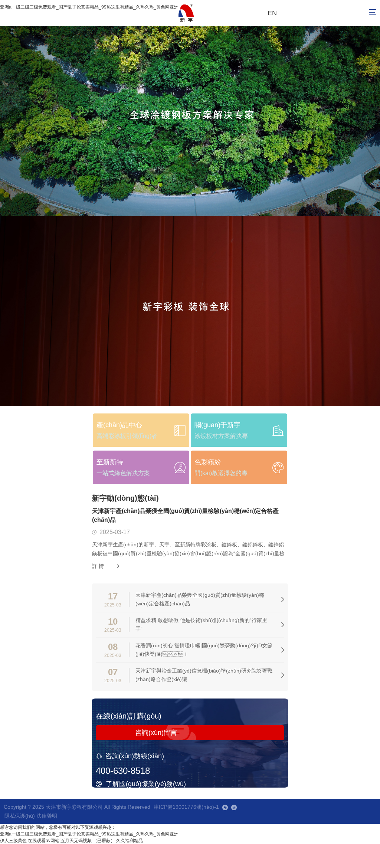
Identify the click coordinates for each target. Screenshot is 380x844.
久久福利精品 (129, 840)
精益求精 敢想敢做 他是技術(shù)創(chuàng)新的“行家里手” (201, 624)
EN (272, 13)
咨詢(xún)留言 (156, 732)
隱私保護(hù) (19, 816)
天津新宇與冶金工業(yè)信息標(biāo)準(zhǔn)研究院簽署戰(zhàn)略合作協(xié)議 (203, 675)
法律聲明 (46, 816)
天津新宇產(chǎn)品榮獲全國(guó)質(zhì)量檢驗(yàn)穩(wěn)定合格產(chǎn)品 (185, 515)
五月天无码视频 (76, 840)
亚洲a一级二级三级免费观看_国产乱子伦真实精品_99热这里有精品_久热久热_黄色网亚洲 (89, 7)
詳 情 (98, 566)
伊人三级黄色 (13, 840)
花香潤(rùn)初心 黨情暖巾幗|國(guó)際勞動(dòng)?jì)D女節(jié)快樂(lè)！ (203, 649)
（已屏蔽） (104, 840)
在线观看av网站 (43, 840)
